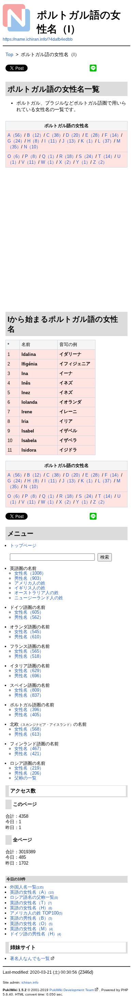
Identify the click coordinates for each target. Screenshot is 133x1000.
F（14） (113, 135)
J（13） (70, 141)
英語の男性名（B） (31, 918)
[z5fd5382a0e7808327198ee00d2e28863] (5, 117)
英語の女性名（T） (31, 902)
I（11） (51, 141)
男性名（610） (29, 636)
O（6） (15, 156)
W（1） (48, 162)
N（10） (32, 146)
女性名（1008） (30, 573)
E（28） (93, 135)
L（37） (106, 141)
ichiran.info (30, 982)
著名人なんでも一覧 (30, 958)
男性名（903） (29, 578)
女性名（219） (29, 768)
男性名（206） (29, 773)
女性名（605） (29, 612)
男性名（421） (29, 753)
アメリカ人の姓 (29, 583)
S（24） (87, 156)
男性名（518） (29, 656)
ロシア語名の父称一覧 (34, 897)
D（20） (74, 135)
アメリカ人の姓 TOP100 (36, 913)
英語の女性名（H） (31, 907)
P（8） (32, 156)
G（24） (16, 141)
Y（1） (83, 162)
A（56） (16, 135)
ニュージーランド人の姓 (38, 597)
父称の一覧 (25, 778)
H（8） (34, 141)
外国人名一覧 (27, 887)
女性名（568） (29, 729)
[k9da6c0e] (102, 88)
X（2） (66, 162)
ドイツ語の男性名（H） (35, 933)
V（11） (29, 162)
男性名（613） (29, 734)
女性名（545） (29, 631)
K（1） (88, 141)
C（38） (54, 135)
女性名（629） (29, 670)
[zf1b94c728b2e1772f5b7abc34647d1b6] (5, 78)
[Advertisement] (66, 239)
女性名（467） (29, 748)
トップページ (23, 545)
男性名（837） (29, 695)
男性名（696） (29, 675)
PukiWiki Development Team (71, 990)
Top (9, 54)
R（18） (67, 156)
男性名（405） (29, 714)
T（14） (106, 156)
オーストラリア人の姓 (36, 592)
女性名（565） (29, 651)
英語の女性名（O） (31, 923)
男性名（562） (29, 617)
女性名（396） (29, 709)
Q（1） (49, 156)
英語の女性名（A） (32, 892)
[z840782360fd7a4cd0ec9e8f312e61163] (5, 169)
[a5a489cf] (17, 328)
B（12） (35, 135)
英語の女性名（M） (31, 928)
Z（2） (100, 162)
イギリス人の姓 (29, 587)
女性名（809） (29, 690)
